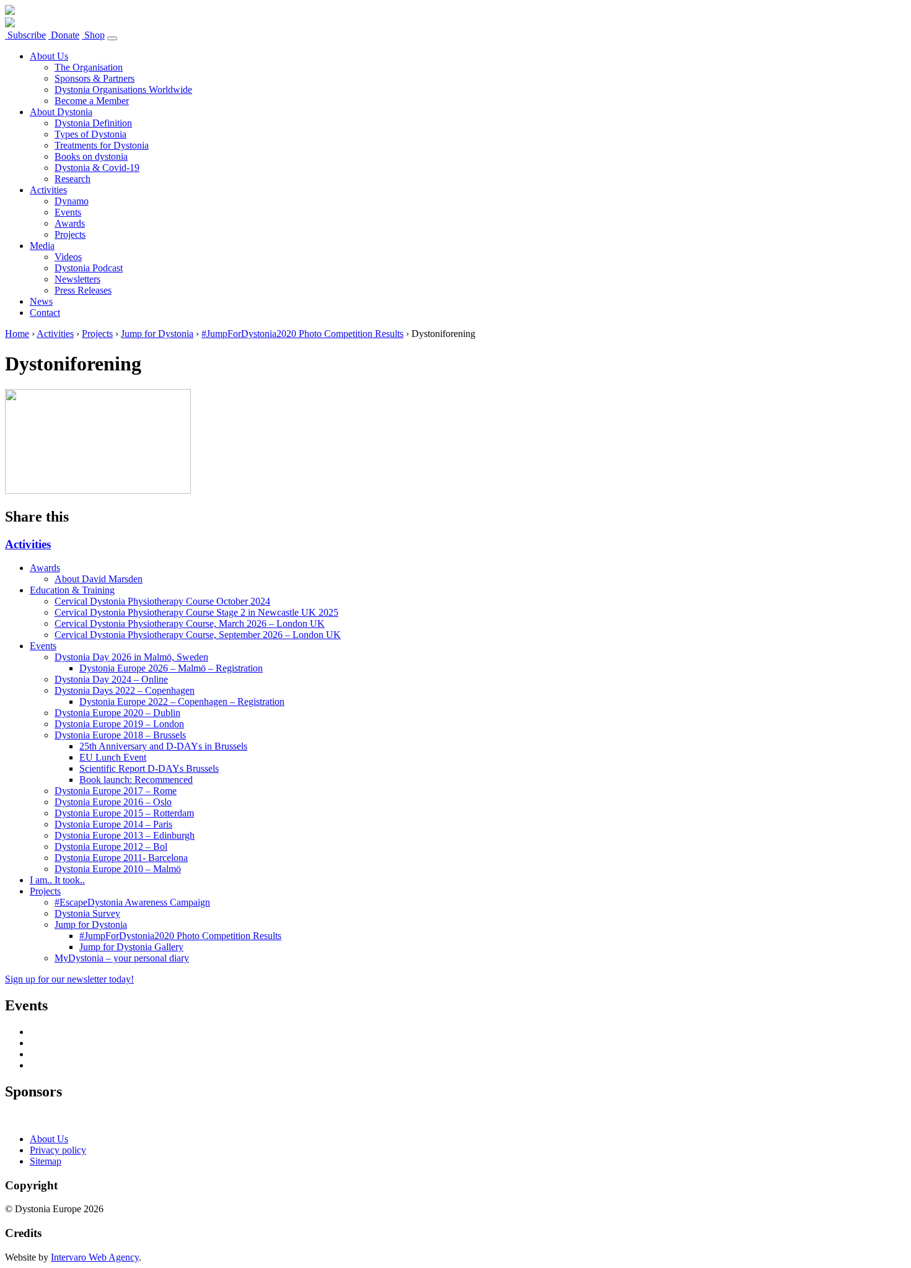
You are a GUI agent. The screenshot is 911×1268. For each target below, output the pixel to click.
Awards (70, 223)
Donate (63, 35)
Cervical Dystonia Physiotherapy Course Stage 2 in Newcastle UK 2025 (196, 612)
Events (68, 212)
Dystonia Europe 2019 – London (119, 724)
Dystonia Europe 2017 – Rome (116, 790)
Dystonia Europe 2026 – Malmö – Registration (171, 668)
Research (72, 178)
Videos (68, 256)
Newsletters (77, 279)
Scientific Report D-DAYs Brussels (149, 768)
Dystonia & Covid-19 (97, 167)
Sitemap (45, 1161)
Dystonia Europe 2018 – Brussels (120, 735)
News (41, 301)
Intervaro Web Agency (95, 1257)
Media (42, 245)
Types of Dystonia (90, 134)
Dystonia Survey (87, 913)
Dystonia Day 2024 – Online (111, 679)
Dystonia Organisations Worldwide (123, 89)
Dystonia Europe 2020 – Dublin (117, 712)
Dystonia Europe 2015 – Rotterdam (124, 813)
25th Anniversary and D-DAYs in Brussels (163, 746)
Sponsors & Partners (94, 78)
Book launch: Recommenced (136, 779)
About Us (49, 56)
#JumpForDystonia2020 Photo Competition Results (302, 333)
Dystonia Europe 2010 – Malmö (118, 869)
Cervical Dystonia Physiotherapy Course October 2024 (162, 601)
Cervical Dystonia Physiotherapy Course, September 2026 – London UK (198, 634)
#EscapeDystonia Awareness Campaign (132, 902)
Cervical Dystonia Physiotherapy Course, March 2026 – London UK (190, 623)
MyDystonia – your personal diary (122, 958)
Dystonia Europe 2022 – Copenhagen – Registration (181, 701)
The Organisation (89, 67)
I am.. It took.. (57, 880)
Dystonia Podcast (89, 268)
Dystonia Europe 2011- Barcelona (121, 857)
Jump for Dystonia (157, 333)
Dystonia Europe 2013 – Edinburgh (125, 835)
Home (17, 333)
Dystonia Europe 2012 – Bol (111, 846)
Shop (93, 35)
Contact (45, 312)
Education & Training (72, 590)
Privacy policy (58, 1150)
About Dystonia (61, 112)
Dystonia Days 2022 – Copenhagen (125, 690)
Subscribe (25, 35)
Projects (70, 234)
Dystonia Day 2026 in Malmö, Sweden (131, 657)
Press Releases (83, 290)
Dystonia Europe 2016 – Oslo (113, 802)
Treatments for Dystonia (102, 145)
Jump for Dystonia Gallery (131, 947)
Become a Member (92, 100)
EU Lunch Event (112, 757)
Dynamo (72, 201)
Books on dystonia (91, 156)
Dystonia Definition (93, 123)
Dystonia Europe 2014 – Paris (113, 824)
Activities (48, 190)
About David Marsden (99, 579)
